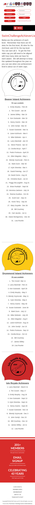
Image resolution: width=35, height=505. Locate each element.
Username (9, 10)
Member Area (17, 489)
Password (9, 14)
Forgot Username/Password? (24, 20)
